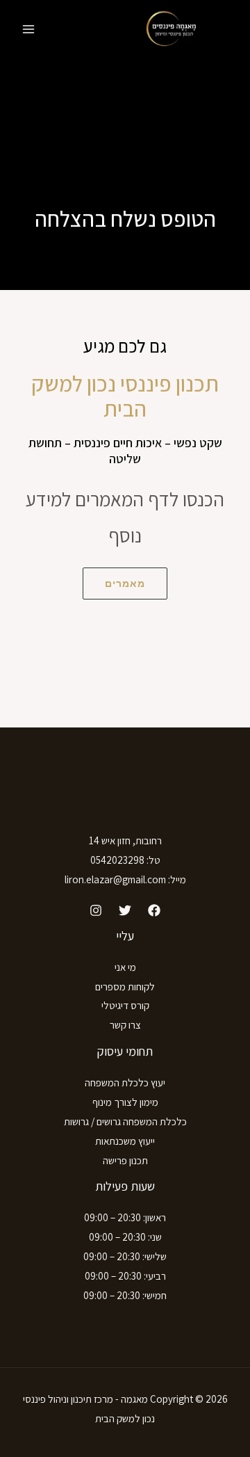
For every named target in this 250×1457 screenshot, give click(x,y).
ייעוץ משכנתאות (125, 1141)
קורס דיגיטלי (125, 1005)
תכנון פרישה (125, 1160)
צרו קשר (125, 1024)
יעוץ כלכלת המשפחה (125, 1082)
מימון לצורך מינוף (125, 1102)
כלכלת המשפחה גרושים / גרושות (125, 1121)
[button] (125, 583)
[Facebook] (154, 910)
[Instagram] (96, 910)
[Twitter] (125, 910)
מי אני (125, 967)
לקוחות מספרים (125, 986)
